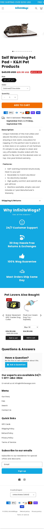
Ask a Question (17, 364)
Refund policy (25, 511)
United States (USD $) (21, 495)
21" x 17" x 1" (9, 80)
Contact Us (6, 410)
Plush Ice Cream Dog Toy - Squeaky (30, 317)
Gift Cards (6, 424)
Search (5, 405)
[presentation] (3, 315)
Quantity (5, 93)
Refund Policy (7, 433)
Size (3, 77)
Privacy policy (37, 511)
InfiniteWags (12, 511)
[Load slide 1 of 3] (13, 51)
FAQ (3, 401)
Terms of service (23, 515)
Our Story (6, 396)
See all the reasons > (22, 214)
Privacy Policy (7, 438)
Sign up (22, 471)
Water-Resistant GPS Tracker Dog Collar (13, 317)
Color (4, 85)
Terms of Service (9, 442)
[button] (2, 8)
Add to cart (13, 338)
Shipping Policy (8, 429)
